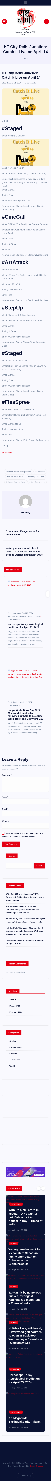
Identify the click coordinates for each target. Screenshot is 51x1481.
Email (5, 809)
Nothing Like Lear (36, 477)
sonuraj (25, 512)
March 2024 (14, 1006)
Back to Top (27, 1476)
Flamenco (41, 472)
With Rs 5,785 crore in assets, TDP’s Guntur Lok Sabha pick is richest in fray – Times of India (25, 897)
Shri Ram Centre (38, 482)
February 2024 (15, 1012)
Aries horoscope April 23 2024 (20, 613)
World (12, 1066)
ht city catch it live (15, 477)
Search (11, 856)
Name (5, 797)
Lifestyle (5, 83)
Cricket (12, 1041)
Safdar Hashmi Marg (16, 482)
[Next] (43, 1188)
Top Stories (14, 1060)
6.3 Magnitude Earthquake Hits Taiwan (24, 1419)
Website (5, 821)
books (15, 702)
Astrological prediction (17, 616)
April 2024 (13, 1000)
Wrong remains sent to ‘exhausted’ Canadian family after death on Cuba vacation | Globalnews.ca (22, 909)
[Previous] (39, 1188)
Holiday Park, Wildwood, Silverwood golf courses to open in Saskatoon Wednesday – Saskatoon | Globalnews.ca (25, 931)
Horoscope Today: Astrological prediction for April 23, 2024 (24, 1378)
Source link (7, 453)
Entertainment (15, 1047)
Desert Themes (36, 1466)
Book (10, 702)
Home (25, 58)
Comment (7, 775)
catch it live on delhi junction (19, 472)
